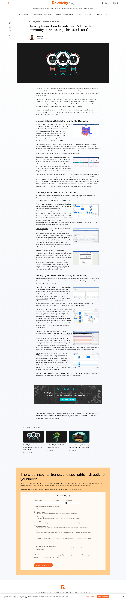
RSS (114, 3)
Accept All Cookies (103, 596)
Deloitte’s (39, 157)
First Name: (56, 500)
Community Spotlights (45, 22)
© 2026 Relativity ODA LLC (43, 592)
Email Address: (38, 500)
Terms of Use (69, 592)
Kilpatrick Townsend (42, 251)
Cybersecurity (38, 14)
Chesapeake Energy (42, 228)
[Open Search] (103, 3)
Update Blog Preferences (43, 565)
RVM (37, 353)
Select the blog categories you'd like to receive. (46, 506)
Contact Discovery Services (44, 309)
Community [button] (88, 14)
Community (30, 22)
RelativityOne (60, 22)
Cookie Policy (24, 598)
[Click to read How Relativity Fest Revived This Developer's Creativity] (56, 437)
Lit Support (79, 14)
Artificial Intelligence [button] (24, 14)
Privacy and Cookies (58, 592)
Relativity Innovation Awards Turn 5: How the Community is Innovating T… (32, 447)
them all (52, 93)
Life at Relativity (98, 14)
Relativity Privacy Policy (51, 557)
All (106, 14)
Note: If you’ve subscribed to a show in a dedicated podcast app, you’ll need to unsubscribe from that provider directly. (63, 548)
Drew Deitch (41, 36)
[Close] (123, 597)
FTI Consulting (67, 333)
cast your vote (62, 93)
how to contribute (61, 489)
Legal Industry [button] (48, 14)
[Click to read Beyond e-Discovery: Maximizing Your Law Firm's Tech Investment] (79, 437)
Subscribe (108, 3)
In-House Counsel (68, 14)
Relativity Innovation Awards (47, 99)
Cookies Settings (85, 592)
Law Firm (58, 14)
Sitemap (77, 592)
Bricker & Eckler (41, 124)
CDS (60, 206)
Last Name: (69, 500)
